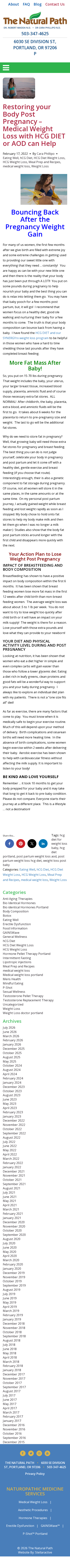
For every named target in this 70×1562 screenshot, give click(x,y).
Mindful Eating (13, 983)
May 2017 (9, 1404)
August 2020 (11, 1239)
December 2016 (14, 1425)
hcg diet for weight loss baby (59, 841)
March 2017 (11, 1412)
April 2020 (10, 1256)
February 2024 (13, 1078)
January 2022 (12, 1167)
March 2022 (11, 1159)
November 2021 (14, 1175)
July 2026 (9, 1028)
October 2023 (12, 1091)
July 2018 (9, 1345)
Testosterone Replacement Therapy (28, 1000)
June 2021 (10, 1197)
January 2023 (12, 1116)
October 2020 (12, 1230)
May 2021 (9, 1201)
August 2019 (11, 1290)
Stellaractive (43, 1552)
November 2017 (14, 1379)
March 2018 (11, 1362)
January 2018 (12, 1370)
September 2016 (14, 1438)
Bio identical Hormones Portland (25, 907)
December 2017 (14, 1374)
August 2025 (11, 1057)
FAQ (26, 4)
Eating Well (10, 158)
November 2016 (14, 1429)
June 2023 (10, 1099)
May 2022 (9, 1150)
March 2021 (11, 1209)
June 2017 (10, 1400)
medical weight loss (16, 166)
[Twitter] (31, 1453)
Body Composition (16, 911)
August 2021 (11, 1188)
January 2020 (12, 1269)
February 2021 (13, 1214)
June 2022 (10, 1146)
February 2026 (13, 1040)
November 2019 (14, 1277)
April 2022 (10, 1154)
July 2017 (9, 1395)
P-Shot (7, 988)
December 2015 (14, 1442)
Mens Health (12, 979)
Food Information (15, 928)
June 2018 (10, 1349)
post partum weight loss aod (36, 856)
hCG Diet (26, 158)
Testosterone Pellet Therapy (23, 996)
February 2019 (13, 1315)
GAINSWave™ (50, 1526)
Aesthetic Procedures (33, 1510)
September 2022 (14, 1133)
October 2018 (12, 1332)
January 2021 (12, 1218)
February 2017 (13, 1416)
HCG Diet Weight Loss (49, 158)
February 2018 (13, 1366)
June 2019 (10, 1298)
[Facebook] (23, 1453)
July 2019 (9, 1294)
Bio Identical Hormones (19, 903)
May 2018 (9, 1353)
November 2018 (14, 1328)
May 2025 (9, 1061)
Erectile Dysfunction (17, 924)
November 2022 (14, 1125)
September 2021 (14, 1184)
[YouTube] (47, 1453)
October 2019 (12, 1281)
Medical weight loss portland (23, 975)
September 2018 (14, 1336)
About (13, 4)
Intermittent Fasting (17, 958)
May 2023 (9, 1104)
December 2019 (14, 1273)
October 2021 (12, 1180)
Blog (38, 4)
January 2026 (12, 1044)
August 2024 (11, 1070)
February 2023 (13, 1112)
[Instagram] (39, 1453)
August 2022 (11, 1137)
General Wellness (15, 937)
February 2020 (13, 1264)
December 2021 (14, 1171)
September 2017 (14, 1387)
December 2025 (14, 1049)
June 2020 (10, 1247)
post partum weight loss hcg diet (33, 858)
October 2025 (12, 1053)
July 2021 (9, 1192)
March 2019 (11, 1311)
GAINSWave (11, 933)
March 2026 (11, 1036)
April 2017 (10, 1408)
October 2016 (12, 1433)
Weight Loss (40, 166)
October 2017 (12, 1383)
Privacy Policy (35, 1474)
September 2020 (14, 1235)
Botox (7, 916)
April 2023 (10, 1108)
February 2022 (13, 1163)
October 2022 (12, 1129)
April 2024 (10, 1074)
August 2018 (11, 1340)
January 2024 (12, 1083)
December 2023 (14, 1087)
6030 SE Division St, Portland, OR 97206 (35, 44)
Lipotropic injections (17, 962)
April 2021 (10, 1205)
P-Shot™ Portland (35, 1534)
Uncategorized (13, 1004)
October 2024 (12, 1065)
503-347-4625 (35, 33)
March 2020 (11, 1260)
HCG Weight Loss (15, 162)
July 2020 (9, 1243)
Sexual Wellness (14, 992)
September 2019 (14, 1285)
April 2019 (10, 1307)
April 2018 (10, 1357)
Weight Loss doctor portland (23, 1013)
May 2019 (9, 1302)
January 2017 (12, 1421)
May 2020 (9, 1252)
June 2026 (10, 1032)
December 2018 (14, 1324)
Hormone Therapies (33, 1518)
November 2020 (14, 1226)
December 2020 (14, 1222)
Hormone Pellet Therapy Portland (26, 954)
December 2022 (14, 1120)
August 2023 (11, 1095)
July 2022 (9, 1142)
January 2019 (12, 1319)
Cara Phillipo (46, 154)
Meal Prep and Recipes (44, 162)
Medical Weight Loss (33, 1502)
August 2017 (11, 1391)
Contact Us (55, 4)
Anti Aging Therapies (17, 899)
